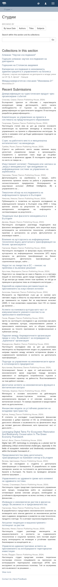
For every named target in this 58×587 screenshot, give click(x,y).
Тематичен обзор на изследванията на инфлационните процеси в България (22, 194)
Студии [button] (7, 9)
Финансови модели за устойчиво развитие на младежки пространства (26, 409)
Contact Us (6, 579)
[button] (38, 3)
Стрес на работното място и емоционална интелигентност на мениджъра (24, 142)
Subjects (40, 28)
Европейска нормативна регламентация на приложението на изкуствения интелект (24, 287)
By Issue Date (10, 28)
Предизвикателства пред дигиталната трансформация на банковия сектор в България (27, 456)
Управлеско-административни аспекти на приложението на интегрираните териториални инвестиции (27, 548)
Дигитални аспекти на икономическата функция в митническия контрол (28, 386)
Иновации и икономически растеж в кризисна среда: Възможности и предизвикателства (26, 503)
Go (53, 39)
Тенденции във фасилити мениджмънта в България (24, 217)
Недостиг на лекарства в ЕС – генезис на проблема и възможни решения (24, 266)
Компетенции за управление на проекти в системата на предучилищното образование (25, 118)
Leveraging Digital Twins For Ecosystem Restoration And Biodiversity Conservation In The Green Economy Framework (28, 434)
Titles (31, 28)
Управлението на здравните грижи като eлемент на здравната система (27, 479)
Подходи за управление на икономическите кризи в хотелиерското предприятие (28, 363)
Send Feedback (20, 579)
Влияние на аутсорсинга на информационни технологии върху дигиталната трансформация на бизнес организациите (29, 242)
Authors (22, 28)
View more (6, 572)
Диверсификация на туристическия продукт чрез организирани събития (28, 95)
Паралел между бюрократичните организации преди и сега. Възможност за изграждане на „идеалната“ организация (26, 338)
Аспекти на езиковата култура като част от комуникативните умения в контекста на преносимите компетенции (24, 312)
